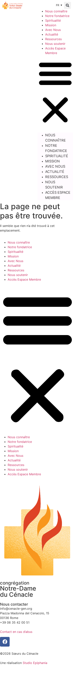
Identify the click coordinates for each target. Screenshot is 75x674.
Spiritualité (53, 20)
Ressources (53, 39)
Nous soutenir (55, 44)
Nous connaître (56, 11)
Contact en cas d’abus (16, 632)
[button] (67, 5)
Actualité (51, 34)
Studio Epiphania (35, 663)
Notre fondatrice (57, 16)
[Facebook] (5, 642)
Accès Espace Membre (57, 195)
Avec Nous (53, 30)
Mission (50, 25)
